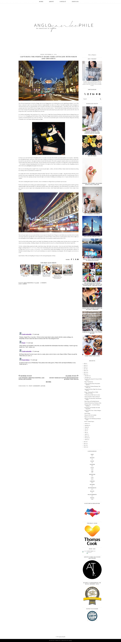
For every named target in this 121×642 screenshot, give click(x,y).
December (87, 375)
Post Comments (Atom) (37, 386)
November (87, 377)
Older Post (64, 377)
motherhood (92, 487)
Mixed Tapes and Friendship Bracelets (92, 401)
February (86, 437)
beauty (92, 457)
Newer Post (31, 377)
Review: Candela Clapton (89, 421)
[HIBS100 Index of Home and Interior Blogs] (89, 550)
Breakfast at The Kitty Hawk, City (25, 276)
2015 (85, 372)
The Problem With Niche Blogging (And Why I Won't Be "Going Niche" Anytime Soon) (92, 284)
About (51, 1)
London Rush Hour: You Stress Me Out (92, 332)
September (87, 425)
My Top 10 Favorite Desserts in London (46, 276)
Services (75, 1)
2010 (85, 447)
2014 (85, 374)
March (86, 436)
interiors (92, 474)
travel (92, 497)
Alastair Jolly (22, 116)
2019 (85, 365)
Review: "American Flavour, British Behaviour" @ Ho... (91, 393)
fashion (92, 464)
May (86, 432)
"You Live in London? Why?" (92, 236)
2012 (85, 443)
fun (92, 471)
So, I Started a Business (92, 213)
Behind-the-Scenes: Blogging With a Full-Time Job (92, 184)
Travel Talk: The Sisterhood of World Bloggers (92, 260)
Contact (63, 1)
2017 (85, 368)
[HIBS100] (89, 552)
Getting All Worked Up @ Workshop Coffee (93, 403)
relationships (92, 494)
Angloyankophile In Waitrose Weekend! (92, 396)
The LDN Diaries (33, 247)
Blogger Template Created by (60, 640)
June (86, 430)
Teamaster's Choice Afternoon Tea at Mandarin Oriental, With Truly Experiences (57, 277)
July (85, 428)
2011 (85, 445)
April (86, 434)
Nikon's (39, 114)
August (86, 427)
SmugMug (36, 251)
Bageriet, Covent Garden (89, 416)
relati (92, 491)
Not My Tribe (92, 155)
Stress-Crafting (87, 413)
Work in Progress (36, 275)
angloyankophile (62, 636)
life (92, 477)
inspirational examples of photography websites (34, 249)
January (86, 439)
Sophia (74, 103)
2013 (85, 441)
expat (92, 461)
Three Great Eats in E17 (92, 355)
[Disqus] (49, 309)
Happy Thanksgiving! (89, 381)
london (25, 283)
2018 (85, 367)
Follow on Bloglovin (92, 54)
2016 (85, 370)
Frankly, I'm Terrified (68, 275)
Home (41, 1)
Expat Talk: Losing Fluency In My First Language (92, 309)
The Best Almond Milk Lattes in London (92, 394)
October (86, 423)
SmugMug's (45, 114)
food (92, 467)
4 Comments (43, 282)
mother (92, 484)
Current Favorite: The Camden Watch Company (92, 132)
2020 (85, 363)
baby (92, 454)
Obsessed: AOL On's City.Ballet (90, 415)
